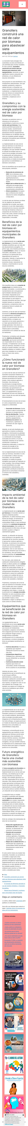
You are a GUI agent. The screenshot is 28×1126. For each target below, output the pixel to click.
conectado (19, 901)
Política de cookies (9, 1124)
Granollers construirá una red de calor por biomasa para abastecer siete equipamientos (14, 879)
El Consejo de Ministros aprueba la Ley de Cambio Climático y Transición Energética (13, 886)
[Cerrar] (23, 1115)
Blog (5, 874)
